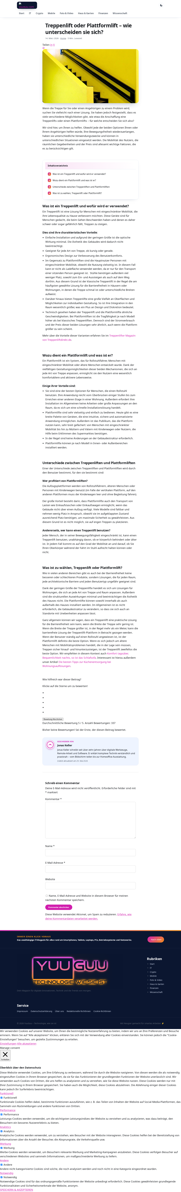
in (51, 44)
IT (30, 13)
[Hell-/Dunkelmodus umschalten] (161, 5)
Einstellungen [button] (8, 1043)
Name (50, 846)
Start (21, 13)
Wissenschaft (120, 13)
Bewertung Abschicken (53, 719)
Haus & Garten (86, 13)
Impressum (22, 1011)
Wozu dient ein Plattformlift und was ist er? (72, 180)
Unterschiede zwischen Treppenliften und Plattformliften (79, 186)
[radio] (92, 693)
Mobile (51, 13)
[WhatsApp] (90, 48)
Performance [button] (7, 1110)
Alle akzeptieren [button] (26, 1043)
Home (63, 38)
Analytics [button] (5, 1127)
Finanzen (103, 13)
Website (50, 879)
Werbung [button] (5, 1143)
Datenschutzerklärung (41, 1011)
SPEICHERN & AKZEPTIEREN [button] (16, 1189)
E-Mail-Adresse (55, 862)
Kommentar (53, 799)
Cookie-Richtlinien (102, 1011)
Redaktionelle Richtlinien (79, 1011)
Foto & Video (66, 13)
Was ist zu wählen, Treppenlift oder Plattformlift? (75, 193)
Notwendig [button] (6, 1173)
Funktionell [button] (6, 1093)
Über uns (59, 1011)
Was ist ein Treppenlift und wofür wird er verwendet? (77, 174)
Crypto (39, 13)
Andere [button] (4, 1160)
